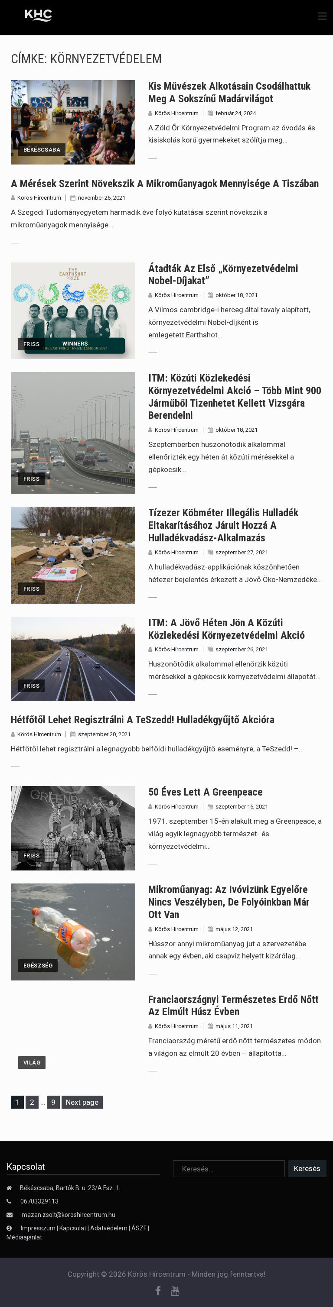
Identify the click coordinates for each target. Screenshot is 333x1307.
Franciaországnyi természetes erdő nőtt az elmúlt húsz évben (233, 1005)
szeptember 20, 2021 (104, 734)
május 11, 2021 (234, 1026)
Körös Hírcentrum (177, 113)
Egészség (37, 965)
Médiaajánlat (24, 1237)
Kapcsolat (72, 1228)
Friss (31, 344)
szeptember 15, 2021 (241, 806)
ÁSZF (139, 1228)
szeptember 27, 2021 (241, 552)
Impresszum (39, 1228)
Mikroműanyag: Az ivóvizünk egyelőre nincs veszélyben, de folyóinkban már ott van (229, 902)
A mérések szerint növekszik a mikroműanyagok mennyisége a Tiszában (165, 184)
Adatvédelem (108, 1228)
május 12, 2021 (234, 929)
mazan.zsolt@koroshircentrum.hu (68, 1214)
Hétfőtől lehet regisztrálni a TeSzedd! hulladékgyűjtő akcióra (142, 720)
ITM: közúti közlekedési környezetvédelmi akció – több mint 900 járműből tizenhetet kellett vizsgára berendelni (234, 396)
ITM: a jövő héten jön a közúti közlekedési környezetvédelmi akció (226, 629)
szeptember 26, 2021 (241, 649)
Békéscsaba (41, 149)
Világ (31, 1062)
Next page (82, 1102)
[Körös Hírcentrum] (31, 17)
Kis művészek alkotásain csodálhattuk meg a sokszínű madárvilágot (229, 92)
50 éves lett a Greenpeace (205, 792)
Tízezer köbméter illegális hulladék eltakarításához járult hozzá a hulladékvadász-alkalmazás (223, 525)
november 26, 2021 (101, 197)
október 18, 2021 (236, 295)
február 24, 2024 (235, 113)
